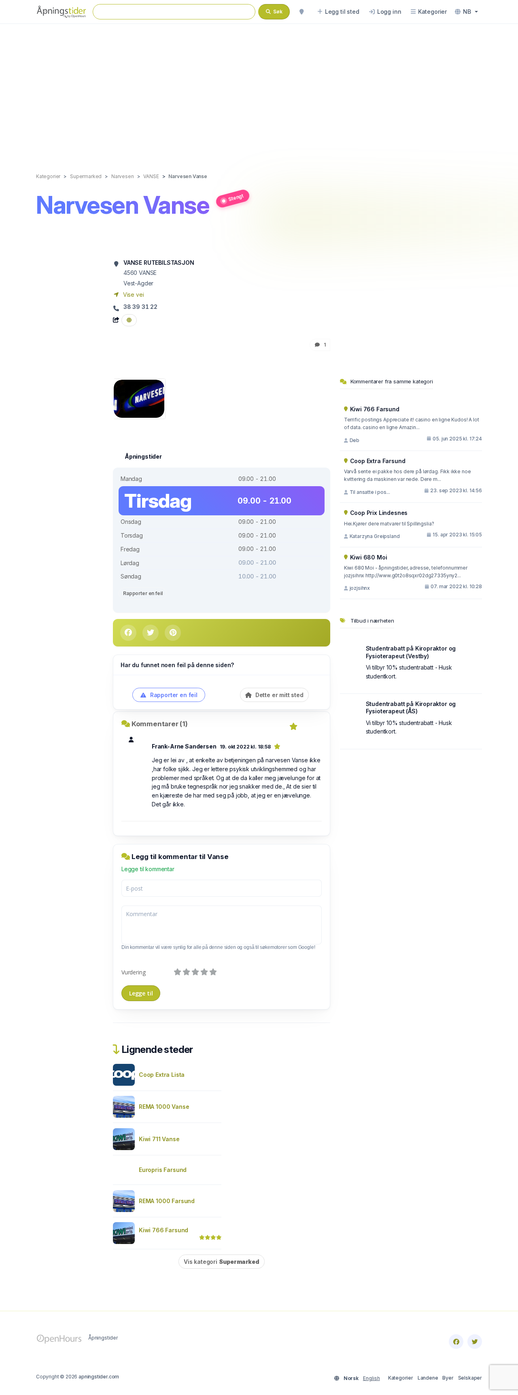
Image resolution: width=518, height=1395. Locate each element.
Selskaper (470, 1378)
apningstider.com (99, 1377)
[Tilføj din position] (301, 11)
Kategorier (400, 1378)
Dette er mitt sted (279, 694)
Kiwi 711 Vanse (159, 1139)
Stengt (235, 197)
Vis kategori (221, 1261)
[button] (466, 11)
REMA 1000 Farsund (167, 1200)
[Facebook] (456, 1341)
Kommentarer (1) (160, 724)
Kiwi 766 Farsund (163, 1230)
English (371, 1378)
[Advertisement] (259, 90)
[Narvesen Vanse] (139, 398)
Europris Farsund (163, 1169)
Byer (447, 1378)
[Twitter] (474, 1341)
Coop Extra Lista (162, 1074)
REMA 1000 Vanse (164, 1106)
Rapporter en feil (142, 593)
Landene (428, 1378)
